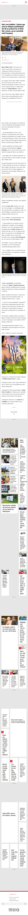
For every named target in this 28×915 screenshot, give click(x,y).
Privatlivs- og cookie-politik (14, 897)
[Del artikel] (5, 57)
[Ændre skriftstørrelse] (2, 57)
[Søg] (25, 903)
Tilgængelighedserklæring (14, 900)
